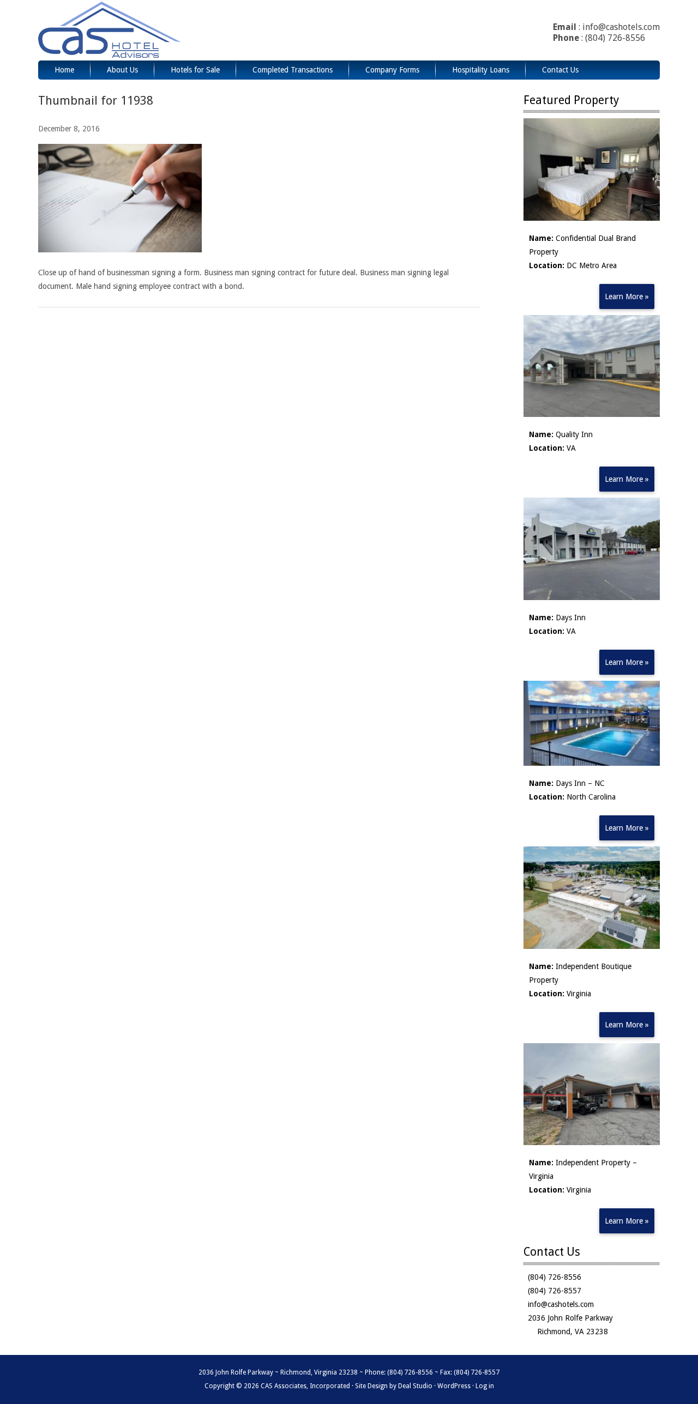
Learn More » (627, 296)
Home (64, 69)
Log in (485, 1386)
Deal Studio (415, 1386)
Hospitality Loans (480, 69)
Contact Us (560, 69)
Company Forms (392, 69)
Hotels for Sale (195, 69)
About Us (122, 69)
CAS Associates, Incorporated (138, 30)
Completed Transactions (292, 69)
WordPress (454, 1386)
